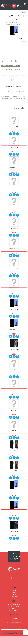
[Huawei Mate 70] (14, 140)
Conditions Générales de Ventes (10, 633)
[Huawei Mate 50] (14, 222)
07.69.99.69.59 (14, 556)
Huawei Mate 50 (14, 228)
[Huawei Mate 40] (14, 262)
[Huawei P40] (14, 464)
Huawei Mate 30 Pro (14, 289)
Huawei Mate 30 (14, 309)
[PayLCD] (8, 5)
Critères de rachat (14, 610)
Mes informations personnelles (14, 622)
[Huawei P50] (14, 424)
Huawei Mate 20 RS (14, 349)
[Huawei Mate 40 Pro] (14, 242)
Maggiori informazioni (14, 86)
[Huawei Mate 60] (14, 181)
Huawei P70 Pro (14, 369)
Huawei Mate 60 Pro (14, 167)
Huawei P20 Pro (14, 531)
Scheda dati (8, 91)
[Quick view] (10, 133)
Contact (14, 594)
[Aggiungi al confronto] (14, 133)
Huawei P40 (14, 470)
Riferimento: (9, 22)
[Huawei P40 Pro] (14, 444)
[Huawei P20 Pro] (14, 525)
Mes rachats (14, 618)
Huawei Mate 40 (14, 268)
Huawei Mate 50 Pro (14, 208)
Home (4, 12)
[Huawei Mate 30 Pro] (14, 282)
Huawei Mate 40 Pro (14, 248)
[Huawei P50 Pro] (14, 404)
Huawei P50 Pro (14, 410)
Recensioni (20, 91)
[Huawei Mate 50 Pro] (14, 201)
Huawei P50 (14, 430)
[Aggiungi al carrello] (17, 133)
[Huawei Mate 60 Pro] (14, 161)
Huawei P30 (14, 511)
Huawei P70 (14, 390)
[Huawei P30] (14, 504)
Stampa (15, 80)
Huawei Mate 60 (14, 187)
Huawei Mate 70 (14, 147)
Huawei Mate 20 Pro (14, 329)
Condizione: (9, 24)
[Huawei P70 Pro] (14, 363)
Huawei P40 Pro (14, 450)
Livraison (14, 592)
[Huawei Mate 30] (14, 303)
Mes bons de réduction (14, 624)
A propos (14, 590)
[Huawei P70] (14, 383)
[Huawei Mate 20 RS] (14, 343)
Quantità (16, 42)
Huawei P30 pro (14, 491)
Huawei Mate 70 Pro (14, 126)
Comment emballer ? (14, 606)
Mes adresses (14, 620)
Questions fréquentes (14, 604)
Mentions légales (21, 633)
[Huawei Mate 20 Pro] (14, 323)
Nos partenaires (14, 596)
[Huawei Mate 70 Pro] (14, 120)
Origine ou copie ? (14, 608)
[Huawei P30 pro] (14, 484)
